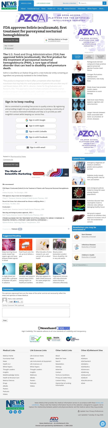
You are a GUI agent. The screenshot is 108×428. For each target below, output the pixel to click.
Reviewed (10, 48)
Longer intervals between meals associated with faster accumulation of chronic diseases (96, 115)
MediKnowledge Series (11, 375)
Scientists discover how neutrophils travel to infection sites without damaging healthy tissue (96, 204)
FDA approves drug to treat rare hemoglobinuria (17, 196)
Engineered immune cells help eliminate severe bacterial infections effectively (60, 279)
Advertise (59, 369)
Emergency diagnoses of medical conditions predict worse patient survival (95, 166)
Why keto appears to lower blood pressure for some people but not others (43, 279)
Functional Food (8, 358)
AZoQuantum (85, 375)
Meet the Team (61, 358)
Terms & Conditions (63, 375)
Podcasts (6, 391)
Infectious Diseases (89, 245)
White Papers (7, 367)
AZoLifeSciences (86, 380)
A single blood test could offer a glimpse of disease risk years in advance (9, 279)
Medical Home (26, 3)
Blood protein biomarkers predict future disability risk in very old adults (60, 255)
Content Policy (61, 380)
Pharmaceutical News (18, 157)
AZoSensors (85, 369)
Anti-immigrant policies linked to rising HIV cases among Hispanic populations (96, 191)
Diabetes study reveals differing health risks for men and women (95, 177)
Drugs (5, 383)
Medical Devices (8, 380)
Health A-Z (6, 364)
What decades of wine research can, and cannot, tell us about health (44, 255)
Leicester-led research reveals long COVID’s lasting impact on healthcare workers (27, 279)
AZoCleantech (86, 361)
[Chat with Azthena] (103, 424)
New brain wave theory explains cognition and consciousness (95, 102)
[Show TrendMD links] (69, 229)
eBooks (5, 386)
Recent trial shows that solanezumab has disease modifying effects (23, 201)
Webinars (33, 375)
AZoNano (84, 358)
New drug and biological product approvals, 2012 (17, 212)
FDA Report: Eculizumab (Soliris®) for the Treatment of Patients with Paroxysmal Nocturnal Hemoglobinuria (35, 188)
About (58, 356)
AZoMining (85, 372)
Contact (58, 372)
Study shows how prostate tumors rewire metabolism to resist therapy (96, 90)
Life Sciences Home (43, 3)
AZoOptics (84, 364)
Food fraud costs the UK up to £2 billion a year (26, 254)
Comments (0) (8, 160)
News (5, 361)
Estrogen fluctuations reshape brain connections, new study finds (95, 77)
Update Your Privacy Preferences (91, 411)
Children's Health (88, 255)
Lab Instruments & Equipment (40, 361)
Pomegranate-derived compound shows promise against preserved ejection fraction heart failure (96, 66)
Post (5, 320)
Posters (5, 389)
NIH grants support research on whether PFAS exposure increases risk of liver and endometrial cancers (96, 217)
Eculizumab (6, 207)
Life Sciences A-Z (36, 364)
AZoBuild (84, 378)
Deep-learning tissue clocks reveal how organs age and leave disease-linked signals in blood (10, 256)
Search (58, 361)
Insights (6, 372)
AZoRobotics (85, 367)
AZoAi (83, 383)
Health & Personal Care (11, 378)
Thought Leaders (9, 369)
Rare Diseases (87, 234)
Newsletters (60, 364)
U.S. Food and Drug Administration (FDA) (33, 54)
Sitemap (58, 367)
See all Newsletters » (80, 265)
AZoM (83, 356)
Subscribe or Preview (88, 237)
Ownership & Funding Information (63, 384)
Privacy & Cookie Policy (64, 378)
